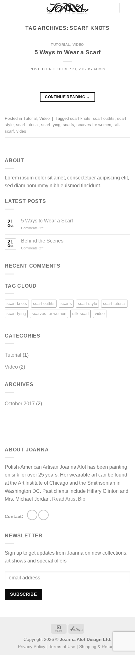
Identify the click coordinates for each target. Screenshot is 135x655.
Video (78, 44)
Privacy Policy (31, 646)
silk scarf (80, 313)
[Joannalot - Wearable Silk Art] (67, 7)
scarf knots (80, 118)
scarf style (87, 303)
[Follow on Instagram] (32, 515)
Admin (99, 69)
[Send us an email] (43, 515)
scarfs (68, 124)
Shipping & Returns (98, 646)
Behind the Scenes (42, 240)
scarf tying (50, 124)
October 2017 (20, 403)
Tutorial (60, 44)
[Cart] (127, 8)
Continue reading (67, 97)
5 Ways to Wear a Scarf (67, 52)
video (21, 131)
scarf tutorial (27, 124)
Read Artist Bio (68, 499)
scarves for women (94, 124)
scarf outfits (104, 118)
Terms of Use (62, 646)
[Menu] (8, 7)
